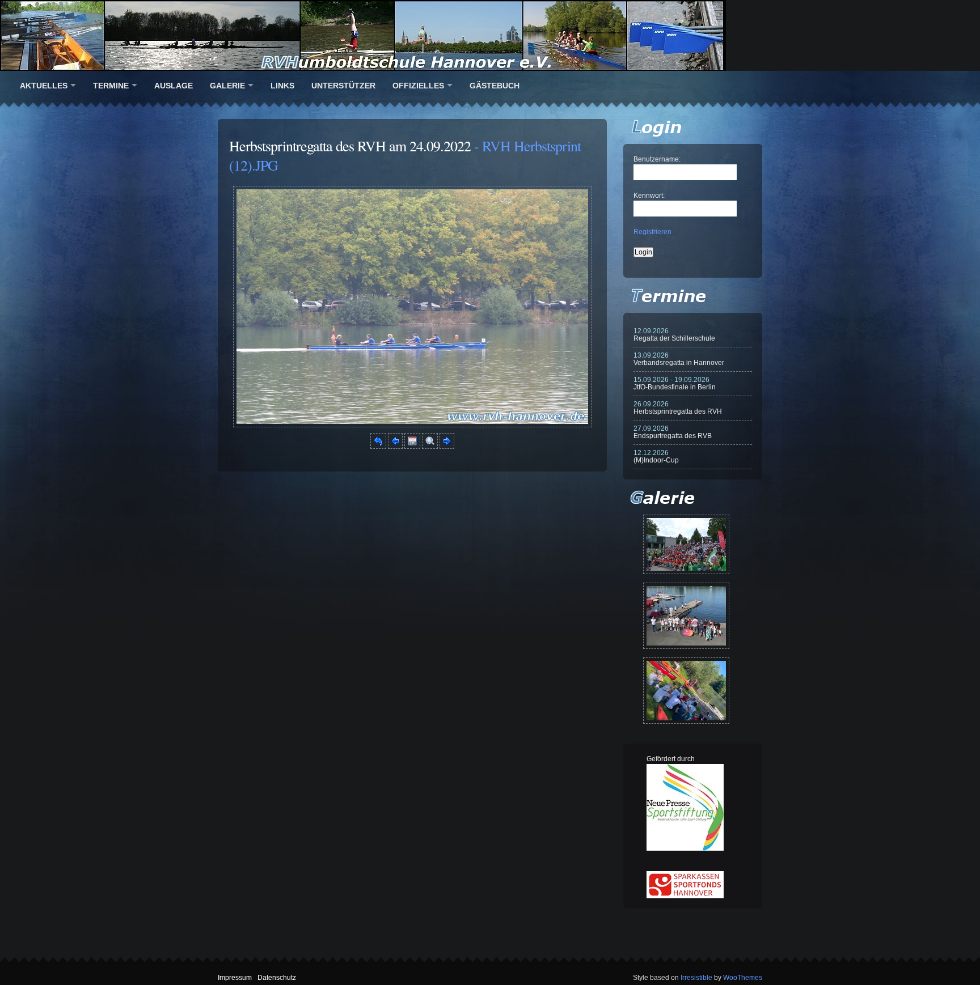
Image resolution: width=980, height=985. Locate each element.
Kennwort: (649, 195)
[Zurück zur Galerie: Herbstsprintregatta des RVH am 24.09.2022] (378, 447)
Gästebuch (494, 85)
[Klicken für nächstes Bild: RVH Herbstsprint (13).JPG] (412, 425)
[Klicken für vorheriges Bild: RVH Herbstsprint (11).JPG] (395, 447)
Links (282, 85)
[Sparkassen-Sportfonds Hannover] (685, 896)
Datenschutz (276, 978)
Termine (111, 85)
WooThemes (742, 978)
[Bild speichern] (412, 447)
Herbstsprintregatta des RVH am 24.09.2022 (350, 145)
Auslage (173, 85)
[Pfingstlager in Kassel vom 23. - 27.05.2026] (686, 690)
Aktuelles (43, 85)
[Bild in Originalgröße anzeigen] (430, 447)
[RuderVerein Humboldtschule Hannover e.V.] (490, 35)
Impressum (235, 978)
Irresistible (696, 978)
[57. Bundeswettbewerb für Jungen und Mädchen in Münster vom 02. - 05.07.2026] (686, 544)
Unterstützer (343, 85)
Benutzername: (657, 159)
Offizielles (418, 85)
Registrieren (652, 232)
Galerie (227, 85)
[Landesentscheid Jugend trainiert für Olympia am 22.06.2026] (686, 616)
